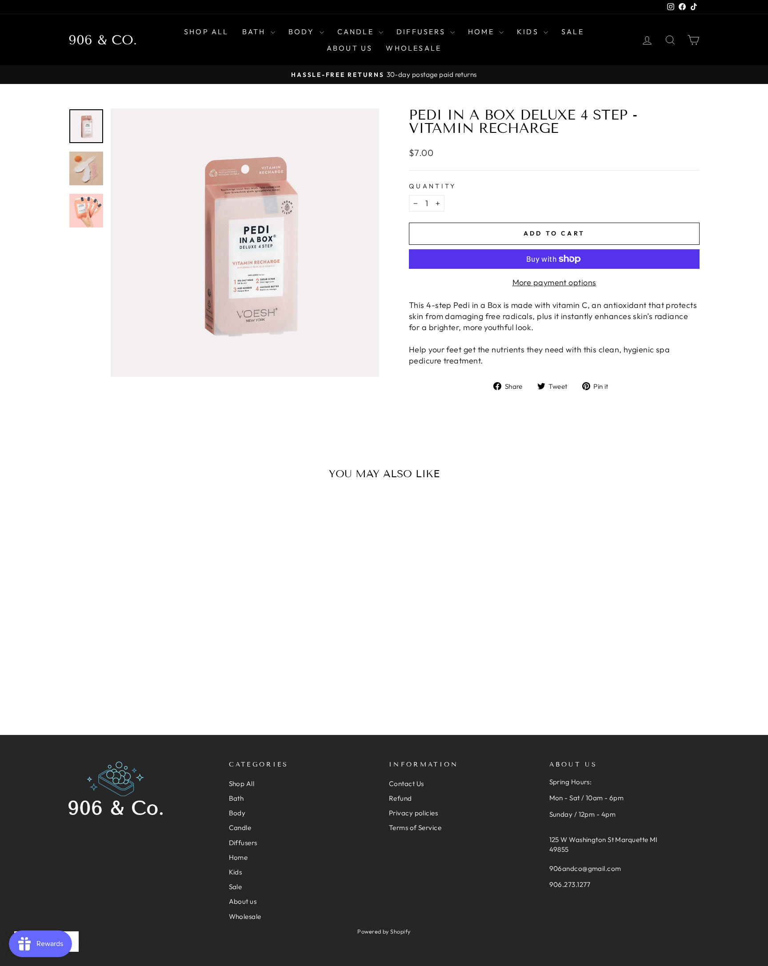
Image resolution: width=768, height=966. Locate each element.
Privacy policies (413, 813)
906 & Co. (102, 40)
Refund (400, 798)
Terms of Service (415, 827)
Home (482, 31)
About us (350, 48)
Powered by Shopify (383, 931)
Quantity (432, 186)
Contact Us (406, 783)
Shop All (206, 31)
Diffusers (422, 31)
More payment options (554, 282)
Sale (572, 31)
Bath (255, 31)
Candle (356, 31)
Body (302, 31)
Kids (529, 31)
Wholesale (413, 48)
